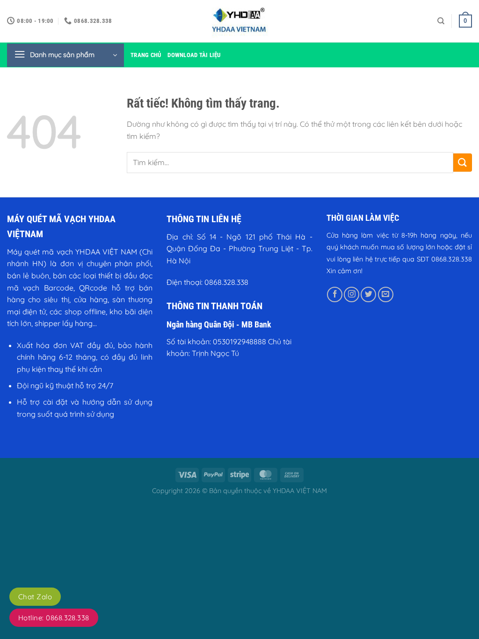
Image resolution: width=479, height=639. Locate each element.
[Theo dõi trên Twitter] (368, 294)
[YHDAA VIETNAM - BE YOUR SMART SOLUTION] (239, 21)
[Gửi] (462, 162)
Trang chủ (146, 54)
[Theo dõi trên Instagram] (351, 294)
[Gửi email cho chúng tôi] (385, 294)
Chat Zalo (35, 596)
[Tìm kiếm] (440, 21)
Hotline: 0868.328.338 (53, 617)
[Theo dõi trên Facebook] (334, 294)
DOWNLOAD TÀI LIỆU (193, 54)
